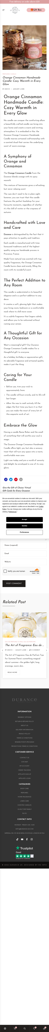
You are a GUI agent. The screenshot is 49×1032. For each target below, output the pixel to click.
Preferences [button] (12, 512)
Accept (24, 519)
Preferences (24, 532)
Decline (24, 526)
